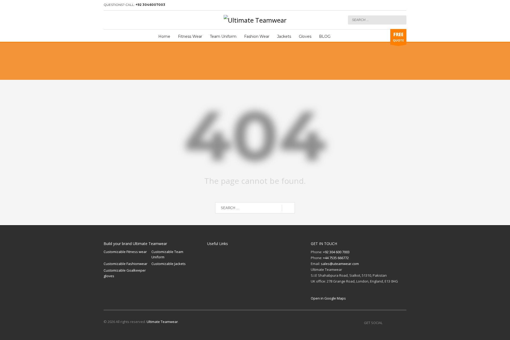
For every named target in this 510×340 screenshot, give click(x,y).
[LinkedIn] (124, 20)
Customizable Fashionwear (125, 263)
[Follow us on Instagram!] (394, 323)
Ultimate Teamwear (162, 321)
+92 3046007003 (150, 5)
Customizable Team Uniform (167, 254)
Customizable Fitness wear (125, 251)
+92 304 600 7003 (336, 252)
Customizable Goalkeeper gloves (125, 273)
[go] (401, 20)
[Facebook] (108, 20)
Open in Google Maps (328, 298)
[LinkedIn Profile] (402, 323)
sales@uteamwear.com (340, 263)
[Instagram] (116, 20)
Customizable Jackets (168, 263)
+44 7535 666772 (336, 257)
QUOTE (398, 36)
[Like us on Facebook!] (386, 323)
